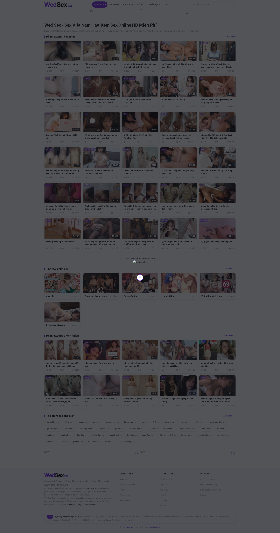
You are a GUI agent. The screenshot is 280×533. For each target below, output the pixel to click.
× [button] (140, 277)
